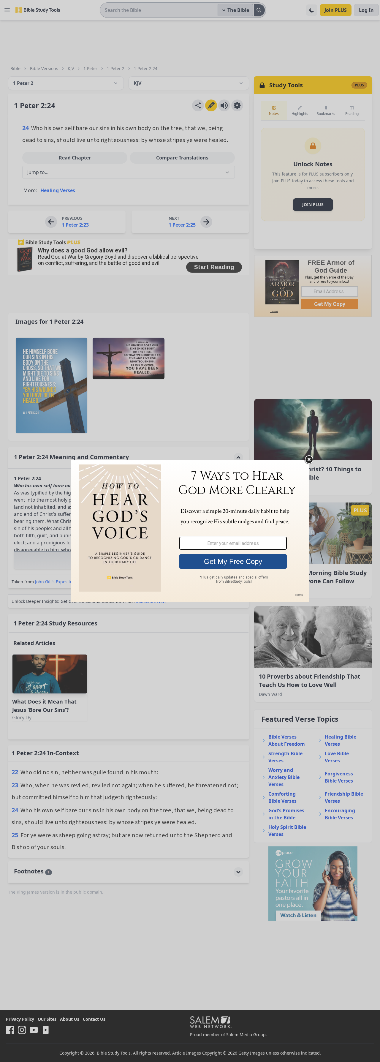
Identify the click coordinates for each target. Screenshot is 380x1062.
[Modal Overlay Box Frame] (190, 531)
